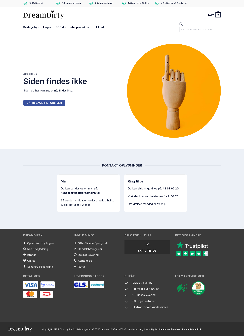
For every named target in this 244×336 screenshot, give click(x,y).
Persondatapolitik (191, 329)
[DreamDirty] (44, 14)
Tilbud (99, 27)
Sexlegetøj (30, 27)
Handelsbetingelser (169, 329)
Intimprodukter (79, 27)
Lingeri (47, 27)
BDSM (60, 27)
